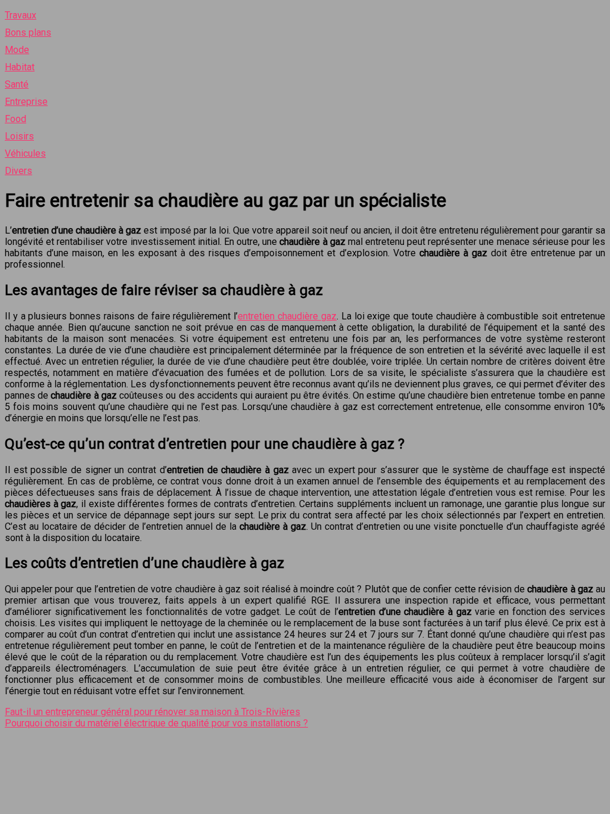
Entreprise (26, 101)
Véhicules (25, 153)
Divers (18, 170)
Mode (17, 49)
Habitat (20, 67)
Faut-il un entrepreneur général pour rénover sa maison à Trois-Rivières (152, 711)
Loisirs (19, 136)
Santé (17, 84)
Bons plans (28, 32)
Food (15, 119)
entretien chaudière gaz (287, 316)
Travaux (20, 15)
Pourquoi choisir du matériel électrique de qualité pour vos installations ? (156, 723)
